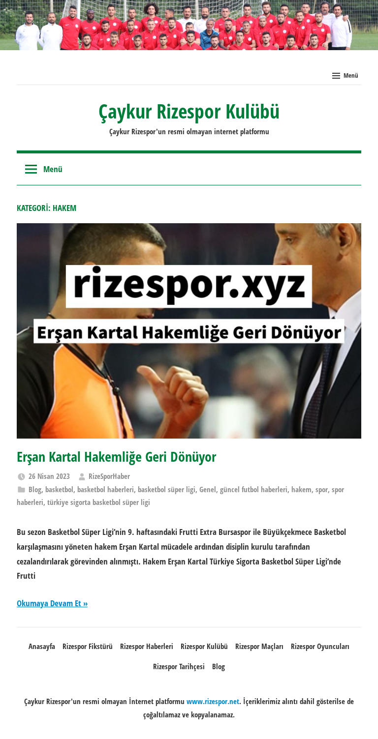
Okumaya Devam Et (49, 603)
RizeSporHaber (109, 476)
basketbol (59, 489)
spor (321, 489)
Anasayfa (42, 646)
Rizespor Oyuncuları (320, 646)
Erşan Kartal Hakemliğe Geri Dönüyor (116, 456)
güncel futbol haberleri (253, 489)
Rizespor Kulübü (204, 646)
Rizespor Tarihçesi (179, 666)
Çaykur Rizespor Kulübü (189, 110)
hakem (301, 489)
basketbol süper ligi (166, 489)
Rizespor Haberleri (146, 646)
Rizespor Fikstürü (88, 646)
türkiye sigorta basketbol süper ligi (98, 502)
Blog (35, 489)
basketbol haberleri (105, 489)
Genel (207, 489)
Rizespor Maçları (259, 646)
